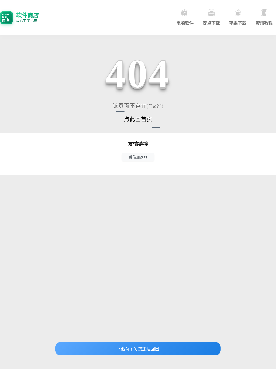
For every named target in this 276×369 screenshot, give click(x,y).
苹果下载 (237, 23)
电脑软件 (185, 23)
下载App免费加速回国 (138, 349)
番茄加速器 (138, 157)
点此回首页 (138, 119)
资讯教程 (264, 23)
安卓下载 (211, 23)
